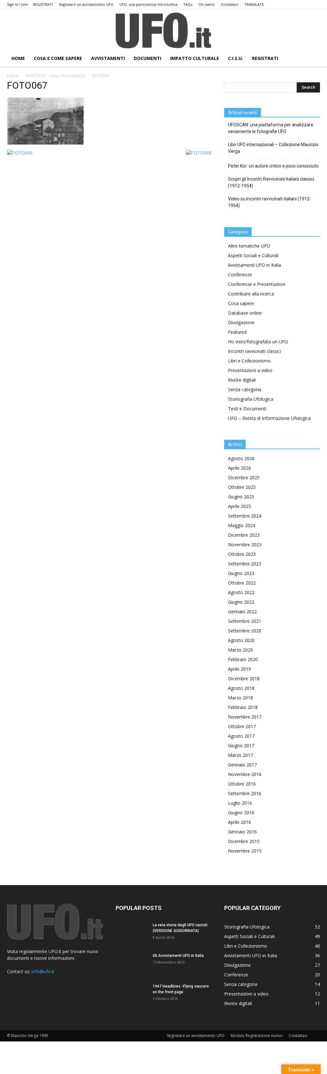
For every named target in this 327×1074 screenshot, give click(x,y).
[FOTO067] (45, 142)
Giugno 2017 (241, 745)
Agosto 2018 (241, 688)
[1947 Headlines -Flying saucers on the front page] (132, 994)
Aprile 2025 (239, 506)
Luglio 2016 (240, 803)
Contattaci (229, 4)
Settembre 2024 (244, 516)
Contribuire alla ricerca (251, 294)
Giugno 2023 (241, 573)
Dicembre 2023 (244, 535)
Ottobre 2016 (242, 784)
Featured (237, 332)
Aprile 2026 (239, 468)
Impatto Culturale (194, 58)
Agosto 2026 (241, 458)
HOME (18, 58)
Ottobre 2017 (242, 726)
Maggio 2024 (241, 525)
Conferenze (240, 275)
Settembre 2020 (244, 631)
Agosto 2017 (241, 736)
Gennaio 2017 (242, 765)
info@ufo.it (43, 971)
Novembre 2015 (245, 851)
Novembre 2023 (245, 544)
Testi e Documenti (247, 409)
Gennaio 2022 (242, 611)
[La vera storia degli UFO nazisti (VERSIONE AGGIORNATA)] (132, 933)
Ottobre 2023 (242, 554)
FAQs (188, 4)
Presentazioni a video (250, 370)
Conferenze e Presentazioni (256, 284)
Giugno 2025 (241, 497)
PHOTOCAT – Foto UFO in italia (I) (55, 75)
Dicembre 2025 (244, 477)
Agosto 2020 (241, 640)
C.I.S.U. (235, 58)
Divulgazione (241, 322)
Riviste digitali (242, 380)
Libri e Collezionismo (249, 361)
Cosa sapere (241, 303)
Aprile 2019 (239, 669)
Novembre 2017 (245, 717)
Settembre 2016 (244, 793)
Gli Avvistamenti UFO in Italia (178, 955)
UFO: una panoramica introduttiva (148, 4)
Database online (245, 313)
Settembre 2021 (244, 621)
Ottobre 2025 (242, 487)
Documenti (147, 58)
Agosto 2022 (241, 592)
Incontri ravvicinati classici (254, 351)
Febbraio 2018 (243, 707)
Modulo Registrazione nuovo (257, 1035)
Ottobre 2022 (242, 583)
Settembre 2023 (244, 564)
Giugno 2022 (241, 602)
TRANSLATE (254, 4)
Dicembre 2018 (244, 678)
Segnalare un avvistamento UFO (86, 4)
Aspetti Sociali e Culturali (253, 255)
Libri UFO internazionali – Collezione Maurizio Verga (273, 148)
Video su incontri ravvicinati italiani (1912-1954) (269, 202)
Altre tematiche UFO (249, 246)
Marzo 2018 (240, 698)
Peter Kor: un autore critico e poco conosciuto (273, 165)
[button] (312, 59)
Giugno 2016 (241, 812)
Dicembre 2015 (244, 841)
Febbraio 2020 (243, 659)
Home (12, 75)
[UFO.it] (163, 30)
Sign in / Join (17, 4)
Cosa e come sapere (58, 58)
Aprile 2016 (239, 822)
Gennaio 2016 (242, 832)
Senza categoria (244, 389)
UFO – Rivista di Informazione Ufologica (269, 418)
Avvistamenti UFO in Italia (254, 265)
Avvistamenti (108, 58)
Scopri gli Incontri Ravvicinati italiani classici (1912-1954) (271, 182)
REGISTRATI (43, 4)
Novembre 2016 (245, 774)
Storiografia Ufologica (250, 399)
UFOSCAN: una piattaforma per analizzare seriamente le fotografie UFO (270, 128)
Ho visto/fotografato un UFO (258, 342)
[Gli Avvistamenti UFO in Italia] (132, 964)
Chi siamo (206, 4)
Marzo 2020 (240, 650)
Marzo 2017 (240, 755)
